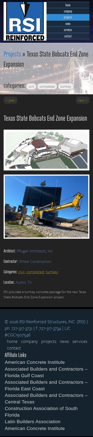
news (67, 23)
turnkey (65, 86)
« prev (10, 100)
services (68, 29)
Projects (12, 53)
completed (47, 86)
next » (82, 100)
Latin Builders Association (32, 421)
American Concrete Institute (35, 362)
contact (68, 36)
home (67, 4)
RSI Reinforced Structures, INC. (25, 21)
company (68, 11)
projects (68, 17)
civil (31, 86)
